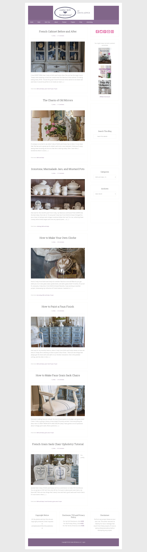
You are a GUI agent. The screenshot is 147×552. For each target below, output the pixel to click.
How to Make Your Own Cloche (58, 237)
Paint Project (50, 88)
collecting (39, 226)
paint (46, 88)
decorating (39, 295)
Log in (83, 542)
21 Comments (60, 35)
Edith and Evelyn (40, 88)
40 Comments (60, 242)
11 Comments (60, 104)
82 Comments (60, 448)
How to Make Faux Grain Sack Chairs (58, 375)
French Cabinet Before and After (58, 31)
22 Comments (60, 310)
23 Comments (60, 379)
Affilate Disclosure (105, 97)
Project (55, 88)
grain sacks (47, 432)
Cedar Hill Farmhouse (73, 13)
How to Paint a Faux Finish (58, 306)
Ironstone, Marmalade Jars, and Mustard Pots (57, 169)
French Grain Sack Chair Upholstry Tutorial (58, 444)
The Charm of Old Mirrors (58, 100)
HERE (82, 521)
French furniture (48, 501)
